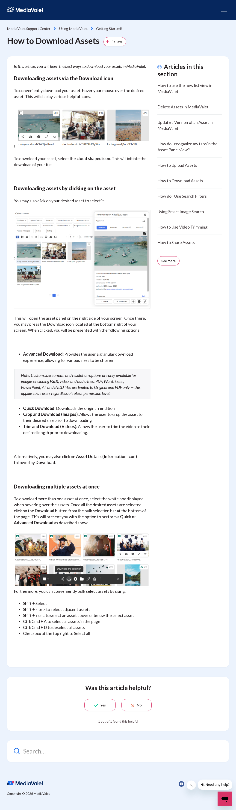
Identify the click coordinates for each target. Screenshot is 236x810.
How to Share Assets (176, 242)
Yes (103, 705)
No (139, 705)
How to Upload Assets (177, 165)
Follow (117, 42)
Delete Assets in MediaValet (183, 106)
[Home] (25, 9)
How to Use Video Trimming (182, 226)
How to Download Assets (180, 180)
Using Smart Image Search (180, 211)
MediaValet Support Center (28, 28)
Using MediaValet (73, 28)
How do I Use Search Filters (182, 196)
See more (168, 261)
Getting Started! (109, 28)
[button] (224, 10)
